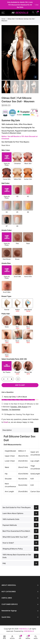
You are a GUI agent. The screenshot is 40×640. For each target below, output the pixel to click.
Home (3, 19)
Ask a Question (8, 392)
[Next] (36, 53)
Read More (6, 145)
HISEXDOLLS (29, 631)
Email (6, 422)
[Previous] (4, 53)
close (4, 4)
